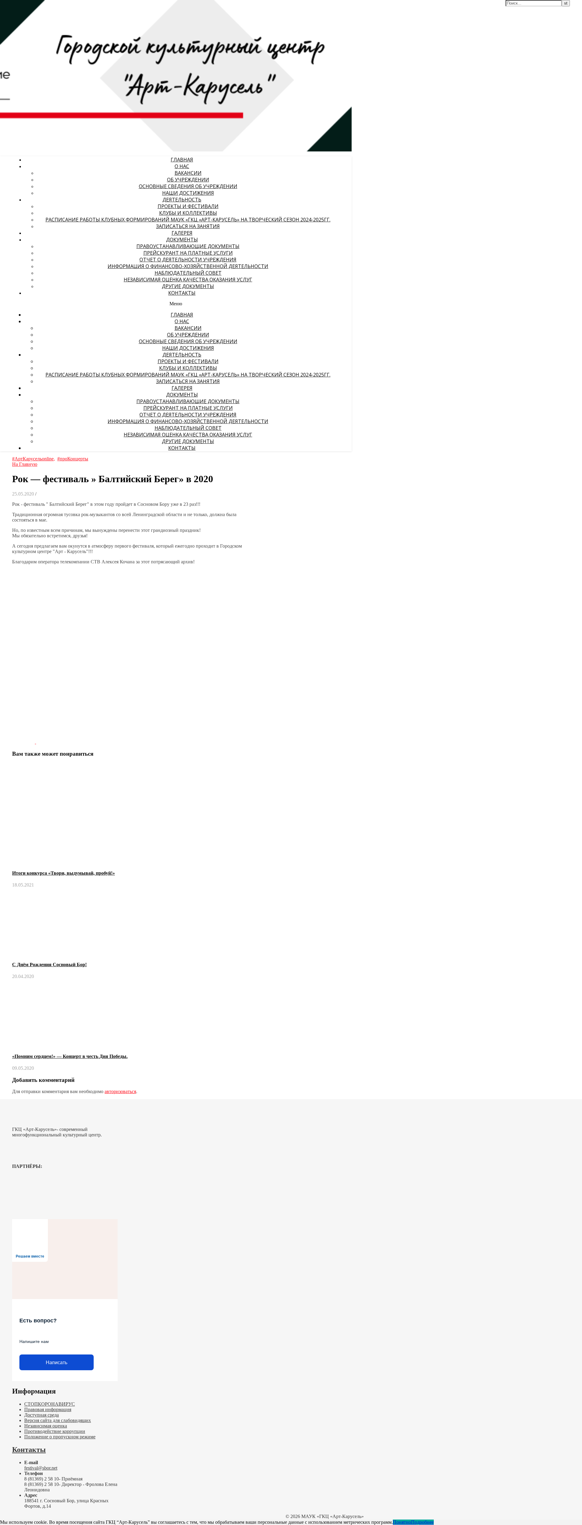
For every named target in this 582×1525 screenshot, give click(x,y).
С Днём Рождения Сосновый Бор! (49, 964)
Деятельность (181, 199)
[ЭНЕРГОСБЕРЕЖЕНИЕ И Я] (24, 741)
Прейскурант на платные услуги (188, 253)
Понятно (402, 1522)
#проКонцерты (72, 458)
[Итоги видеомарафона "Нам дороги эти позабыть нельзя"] (47, 741)
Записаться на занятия (188, 226)
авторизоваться (120, 1091)
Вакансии (188, 173)
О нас (182, 166)
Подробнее (422, 1522)
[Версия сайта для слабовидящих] (332, 8)
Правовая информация (47, 1409)
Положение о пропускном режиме (59, 1436)
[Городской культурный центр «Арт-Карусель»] (39, 41)
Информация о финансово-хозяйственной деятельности (188, 266)
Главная (182, 159)
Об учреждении (188, 179)
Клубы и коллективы (188, 213)
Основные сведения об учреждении (188, 186)
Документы (182, 239)
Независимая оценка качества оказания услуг (188, 279)
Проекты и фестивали (188, 206)
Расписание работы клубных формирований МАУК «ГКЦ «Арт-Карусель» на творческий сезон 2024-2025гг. (187, 219)
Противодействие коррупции (54, 1431)
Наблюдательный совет (188, 273)
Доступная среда (41, 1414)
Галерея (182, 233)
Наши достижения (188, 193)
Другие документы (188, 286)
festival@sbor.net (40, 1467)
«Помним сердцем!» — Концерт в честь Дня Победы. (70, 1056)
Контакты (182, 293)
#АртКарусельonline (33, 458)
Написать (56, 1362)
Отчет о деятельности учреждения (187, 259)
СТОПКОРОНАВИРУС (49, 1404)
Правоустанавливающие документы (187, 246)
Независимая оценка (45, 1425)
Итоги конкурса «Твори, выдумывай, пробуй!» (63, 873)
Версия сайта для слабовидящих (57, 1420)
